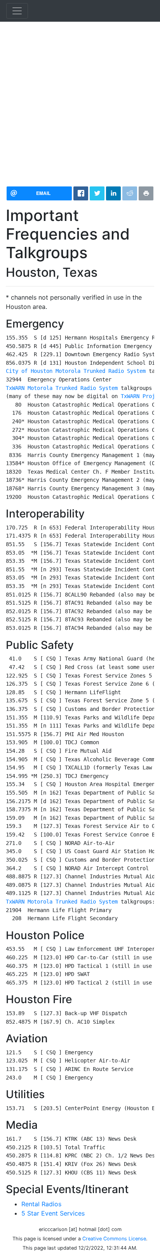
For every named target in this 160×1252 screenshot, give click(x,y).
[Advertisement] (80, 101)
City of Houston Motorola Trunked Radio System (76, 371)
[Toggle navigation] (17, 11)
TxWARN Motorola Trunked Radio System (62, 388)
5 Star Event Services (53, 1213)
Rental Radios (41, 1204)
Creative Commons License (114, 1239)
